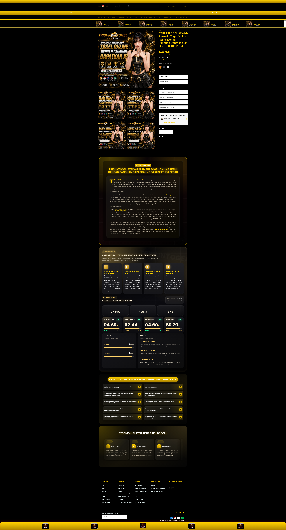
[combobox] (143, 6)
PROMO (45, 527)
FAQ (136, 496)
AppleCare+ (121, 485)
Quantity (161, 128)
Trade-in (120, 499)
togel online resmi (121, 209)
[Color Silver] (168, 67)
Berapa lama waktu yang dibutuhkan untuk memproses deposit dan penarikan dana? (120, 402)
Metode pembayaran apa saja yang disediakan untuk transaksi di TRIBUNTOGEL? (161, 394)
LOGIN (71, 12)
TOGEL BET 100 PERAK (182, 17)
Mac (103, 485)
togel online (141, 180)
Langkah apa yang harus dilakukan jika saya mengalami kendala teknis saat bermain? (118, 409)
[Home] (103, 6)
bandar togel (168, 195)
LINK (192, 527)
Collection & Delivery (141, 488)
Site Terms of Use (140, 502)
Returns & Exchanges (141, 491)
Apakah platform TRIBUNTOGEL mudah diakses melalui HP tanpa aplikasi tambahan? (160, 402)
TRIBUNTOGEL (102, 17)
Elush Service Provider (125, 494)
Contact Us (138, 494)
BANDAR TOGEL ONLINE (140, 17)
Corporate (121, 488)
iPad (103, 488)
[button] (102, 18)
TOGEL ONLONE (165, 77)
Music (103, 496)
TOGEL (120, 491)
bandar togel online (161, 229)
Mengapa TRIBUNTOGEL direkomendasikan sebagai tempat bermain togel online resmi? (119, 386)
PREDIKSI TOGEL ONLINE (167, 92)
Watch (104, 494)
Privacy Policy (139, 499)
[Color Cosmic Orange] (160, 67)
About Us (153, 485)
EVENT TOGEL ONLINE (166, 102)
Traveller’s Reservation (125, 502)
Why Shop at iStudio (157, 491)
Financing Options (123, 496)
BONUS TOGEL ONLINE (166, 97)
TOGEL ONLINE (112, 17)
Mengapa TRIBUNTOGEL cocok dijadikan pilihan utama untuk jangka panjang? (161, 417)
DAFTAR (214, 12)
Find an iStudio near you (158, 488)
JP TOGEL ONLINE (169, 17)
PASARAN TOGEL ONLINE (167, 107)
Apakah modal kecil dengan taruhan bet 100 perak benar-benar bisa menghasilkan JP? (161, 386)
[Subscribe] (125, 517)
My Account (138, 485)
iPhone (104, 491)
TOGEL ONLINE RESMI (155, 17)
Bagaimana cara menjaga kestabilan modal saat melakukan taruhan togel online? (160, 409)
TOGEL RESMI (164, 82)
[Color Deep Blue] (164, 67)
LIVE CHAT (240, 527)
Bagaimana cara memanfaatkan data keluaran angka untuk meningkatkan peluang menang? (119, 394)
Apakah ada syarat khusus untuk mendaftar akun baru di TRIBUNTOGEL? (118, 417)
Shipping (168, 54)
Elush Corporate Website (158, 494)
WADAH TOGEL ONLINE (125, 17)
